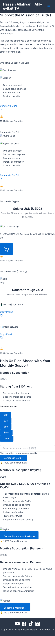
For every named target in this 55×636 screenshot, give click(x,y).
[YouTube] (17, 623)
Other (7, 438)
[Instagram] (37, 623)
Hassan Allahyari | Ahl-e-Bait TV (22, 6)
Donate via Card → (14, 458)
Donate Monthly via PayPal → (19, 536)
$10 (5, 415)
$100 (6, 432)
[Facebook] (24, 623)
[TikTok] (30, 623)
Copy (6, 248)
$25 (6, 420)
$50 (6, 426)
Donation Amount (8, 406)
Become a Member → (15, 607)
